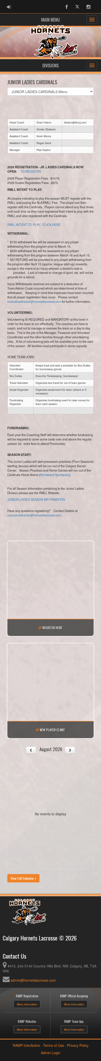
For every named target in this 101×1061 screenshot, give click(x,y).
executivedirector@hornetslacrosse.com (34, 301)
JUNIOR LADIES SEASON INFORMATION (36, 499)
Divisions (50, 65)
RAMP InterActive (26, 1045)
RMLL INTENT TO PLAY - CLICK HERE (34, 224)
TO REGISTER (31, 171)
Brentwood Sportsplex (54, 475)
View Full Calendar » (23, 878)
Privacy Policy (77, 1045)
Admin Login (50, 1052)
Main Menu (50, 19)
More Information (27, 1004)
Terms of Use (53, 1045)
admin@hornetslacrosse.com (33, 980)
